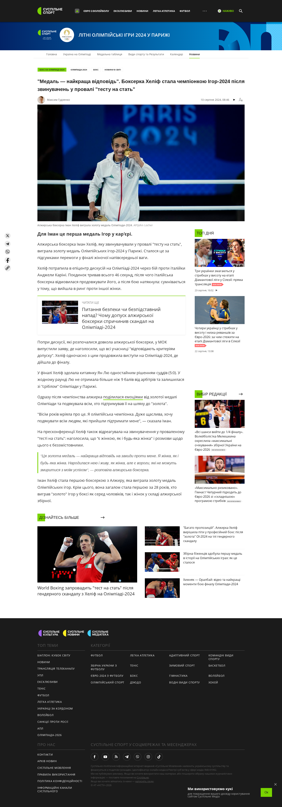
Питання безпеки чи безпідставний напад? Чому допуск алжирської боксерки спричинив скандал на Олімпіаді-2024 (121, 318)
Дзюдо (135, 682)
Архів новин (47, 761)
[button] (7, 235)
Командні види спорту (221, 657)
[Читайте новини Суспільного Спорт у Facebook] (94, 757)
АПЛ (40, 728)
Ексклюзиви (123, 11)
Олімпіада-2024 (79, 69)
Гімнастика (178, 675)
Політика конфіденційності (59, 781)
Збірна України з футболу (104, 667)
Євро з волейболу (96, 11)
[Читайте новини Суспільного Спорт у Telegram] (127, 757)
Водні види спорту (184, 682)
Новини (142, 11)
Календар (176, 54)
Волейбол (45, 715)
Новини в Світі (113, 69)
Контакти (45, 754)
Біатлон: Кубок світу (53, 655)
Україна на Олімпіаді (77, 54)
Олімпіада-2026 (49, 735)
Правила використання (56, 774)
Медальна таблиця (109, 54)
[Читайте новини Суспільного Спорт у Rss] (116, 757)
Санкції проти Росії (52, 722)
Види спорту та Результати (146, 54)
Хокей (213, 682)
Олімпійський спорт (107, 682)
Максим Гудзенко (58, 99)
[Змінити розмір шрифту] (241, 100)
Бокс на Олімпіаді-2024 (52, 69)
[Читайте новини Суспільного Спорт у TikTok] (159, 757)
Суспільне (143, 777)
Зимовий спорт (182, 665)
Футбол (185, 11)
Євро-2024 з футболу (107, 675)
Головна (51, 54)
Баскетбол (217, 665)
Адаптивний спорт (184, 655)
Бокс (95, 69)
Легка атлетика (164, 11)
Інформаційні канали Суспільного (54, 789)
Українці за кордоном (55, 708)
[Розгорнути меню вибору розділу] (77, 11)
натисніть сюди (144, 781)
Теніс (41, 688)
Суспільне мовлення (54, 768)
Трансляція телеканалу (56, 668)
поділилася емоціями (123, 396)
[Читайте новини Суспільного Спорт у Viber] (137, 757)
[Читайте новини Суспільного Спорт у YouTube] (105, 757)
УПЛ (40, 675)
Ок (266, 792)
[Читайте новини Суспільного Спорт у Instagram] (148, 757)
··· (204, 10)
